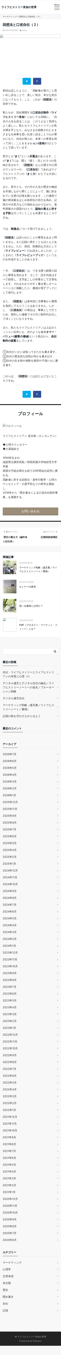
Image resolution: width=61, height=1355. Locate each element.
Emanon (37, 1341)
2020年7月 (9, 1233)
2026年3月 (10, 781)
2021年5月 (9, 1164)
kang (24, 30)
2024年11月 (10, 877)
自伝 (5, 1303)
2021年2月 (9, 1185)
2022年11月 (10, 1041)
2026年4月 (10, 774)
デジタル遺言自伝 (13, 698)
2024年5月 (10, 918)
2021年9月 (9, 1137)
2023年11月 (10, 959)
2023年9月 (10, 973)
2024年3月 (10, 932)
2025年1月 (9, 863)
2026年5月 (10, 768)
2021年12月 (10, 1116)
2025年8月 (10, 822)
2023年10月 (10, 966)
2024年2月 (10, 939)
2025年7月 (9, 829)
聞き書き (8, 1296)
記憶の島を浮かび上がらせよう (22, 716)
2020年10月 (10, 1212)
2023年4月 (10, 1007)
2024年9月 (10, 891)
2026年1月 (9, 795)
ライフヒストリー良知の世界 (19, 7)
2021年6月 (9, 1157)
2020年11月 (10, 1205)
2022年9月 (10, 1055)
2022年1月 (9, 1110)
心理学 (7, 1269)
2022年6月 (10, 1075)
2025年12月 (10, 802)
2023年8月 (10, 980)
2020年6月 (10, 1240)
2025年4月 (10, 850)
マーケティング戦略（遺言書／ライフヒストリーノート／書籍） (38, 569)
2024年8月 (10, 898)
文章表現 (8, 1276)
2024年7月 (9, 904)
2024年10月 (10, 884)
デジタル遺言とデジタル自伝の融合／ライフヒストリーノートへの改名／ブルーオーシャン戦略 (28, 687)
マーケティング (12, 1262)
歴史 (5, 1290)
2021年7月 (9, 1151)
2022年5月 (10, 1082)
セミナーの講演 (27, 586)
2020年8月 (10, 1226)
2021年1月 (9, 1192)
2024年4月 (10, 925)
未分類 (7, 1283)
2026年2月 (10, 788)
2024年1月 (9, 945)
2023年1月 (9, 1028)
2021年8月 (9, 1144)
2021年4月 (9, 1171)
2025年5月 (10, 843)
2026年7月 (9, 754)
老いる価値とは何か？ (31, 605)
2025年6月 (10, 836)
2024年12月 (10, 870)
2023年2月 (10, 1021)
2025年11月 (10, 809)
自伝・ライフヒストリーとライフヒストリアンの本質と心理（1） (28, 674)
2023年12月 (10, 952)
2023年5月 (10, 1000)
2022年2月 (10, 1103)
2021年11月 (10, 1123)
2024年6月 (10, 911)
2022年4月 (10, 1089)
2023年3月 (10, 1014)
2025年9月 (10, 815)
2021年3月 (9, 1178)
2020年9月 (10, 1219)
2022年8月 (10, 1062)
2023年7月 (9, 986)
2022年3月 (10, 1096)
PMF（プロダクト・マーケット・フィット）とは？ (38, 626)
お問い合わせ (30, 511)
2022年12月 (10, 1034)
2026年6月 (10, 761)
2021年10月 (10, 1130)
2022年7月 (9, 1069)
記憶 (5, 1310)
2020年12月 (10, 1199)
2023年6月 (10, 993)
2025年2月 (10, 856)
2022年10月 (10, 1048)
